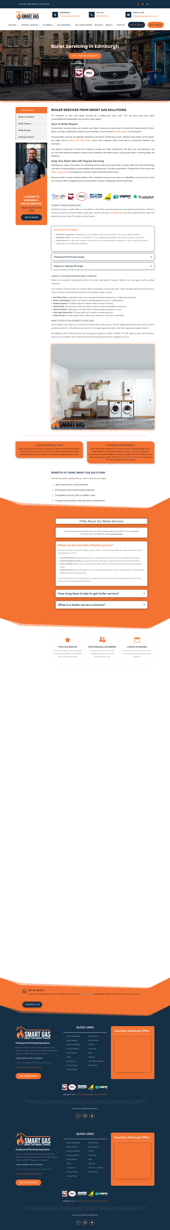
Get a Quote (156, 25)
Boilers (12, 25)
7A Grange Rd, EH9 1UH (70, 16)
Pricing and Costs (46, 957)
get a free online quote (85, 56)
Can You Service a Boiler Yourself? (42, 809)
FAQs (53, 812)
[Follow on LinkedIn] (147, 4)
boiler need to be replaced (130, 457)
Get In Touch (136, 25)
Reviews (99, 25)
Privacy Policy (72, 1065)
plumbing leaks (116, 213)
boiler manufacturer (59, 172)
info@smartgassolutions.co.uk (145, 16)
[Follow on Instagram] (143, 4)
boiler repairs (121, 131)
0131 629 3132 (102, 16)
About (109, 25)
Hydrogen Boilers (26, 137)
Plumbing (47, 25)
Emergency (71, 1061)
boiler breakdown (133, 451)
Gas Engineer (63, 25)
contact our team (116, 534)
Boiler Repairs (25, 123)
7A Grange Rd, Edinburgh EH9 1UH (28, 1067)
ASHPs (91, 1044)
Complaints (92, 1065)
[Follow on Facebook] (138, 4)
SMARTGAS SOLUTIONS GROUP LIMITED (91, 1095)
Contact (121, 25)
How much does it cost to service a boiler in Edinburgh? (52, 953)
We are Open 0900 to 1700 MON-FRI (34, 4)
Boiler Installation (26, 117)
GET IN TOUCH (31, 217)
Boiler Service (93, 63)
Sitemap (91, 1057)
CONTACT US (32, 1004)
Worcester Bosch (86, 994)
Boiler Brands (25, 130)
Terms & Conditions (95, 1061)
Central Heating (29, 25)
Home (73, 63)
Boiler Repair (29, 812)
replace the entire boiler (80, 140)
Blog (90, 1053)
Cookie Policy (72, 1069)
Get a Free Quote (28, 1076)
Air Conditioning (83, 25)
